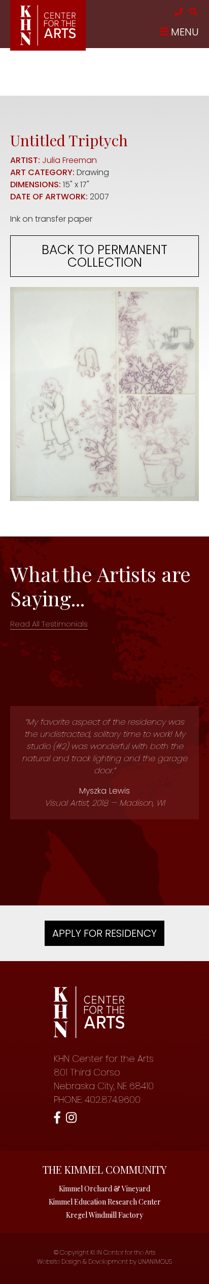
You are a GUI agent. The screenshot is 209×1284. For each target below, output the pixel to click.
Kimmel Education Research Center (105, 1202)
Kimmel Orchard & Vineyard (104, 1188)
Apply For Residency (104, 933)
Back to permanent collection (104, 256)
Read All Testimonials (49, 623)
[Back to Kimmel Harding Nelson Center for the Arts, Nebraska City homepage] (48, 43)
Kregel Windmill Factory (104, 1215)
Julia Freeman (69, 160)
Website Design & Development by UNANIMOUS (104, 1261)
